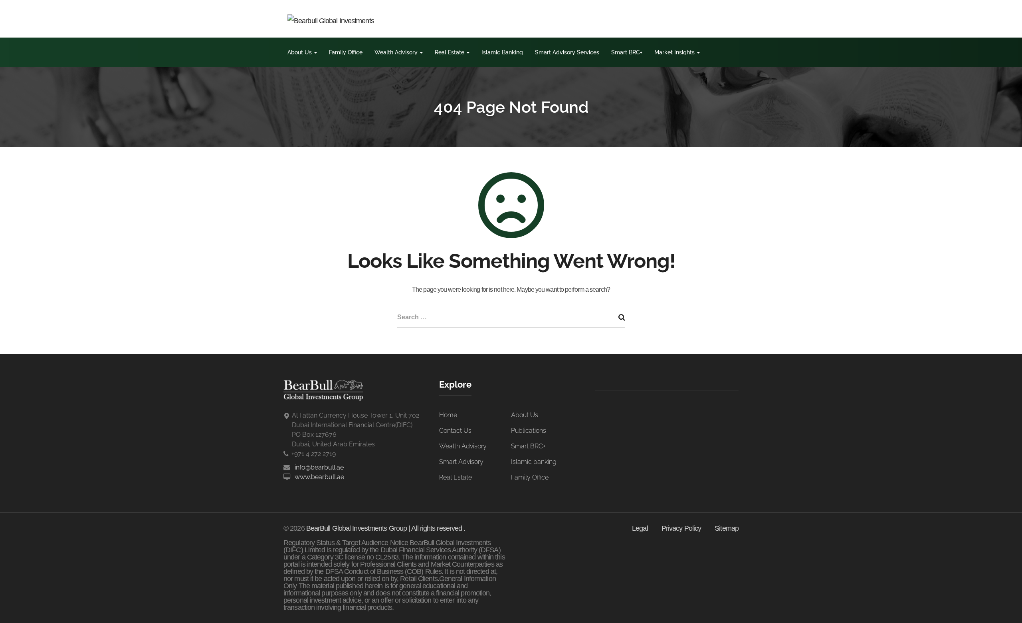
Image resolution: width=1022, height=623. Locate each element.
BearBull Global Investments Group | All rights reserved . (385, 528)
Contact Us (455, 430)
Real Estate (449, 52)
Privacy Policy (681, 528)
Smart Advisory (461, 462)
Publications (528, 430)
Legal (640, 528)
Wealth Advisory (396, 52)
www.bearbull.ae (319, 477)
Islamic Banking (502, 52)
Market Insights (674, 52)
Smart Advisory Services (567, 52)
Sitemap (727, 528)
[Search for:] (511, 318)
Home (448, 415)
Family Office (345, 52)
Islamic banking (534, 462)
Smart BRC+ (626, 52)
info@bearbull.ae (319, 467)
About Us (299, 52)
